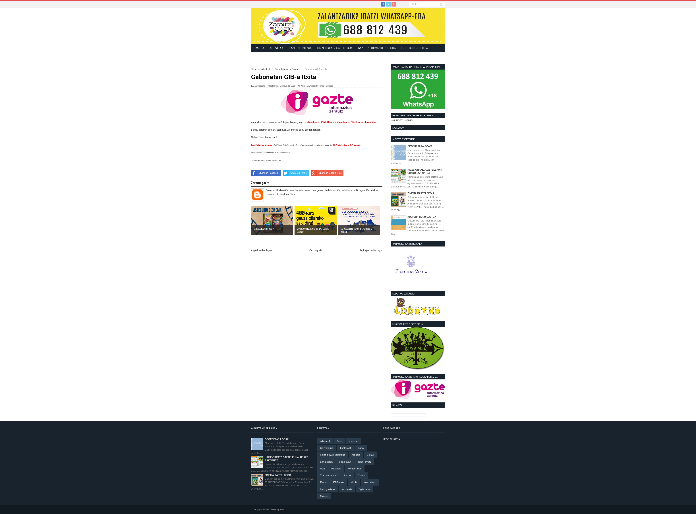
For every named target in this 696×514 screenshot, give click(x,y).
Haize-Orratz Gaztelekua (334, 48)
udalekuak (345, 461)
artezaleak (370, 482)
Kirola (354, 482)
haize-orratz (364, 461)
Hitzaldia (336, 468)
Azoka (361, 475)
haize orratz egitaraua (332, 454)
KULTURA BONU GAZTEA (421, 217)
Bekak (370, 454)
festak (347, 475)
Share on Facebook (269, 173)
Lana (361, 447)
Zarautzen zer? (329, 475)
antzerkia (347, 489)
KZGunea (338, 482)
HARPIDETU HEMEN (402, 120)
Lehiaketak (326, 461)
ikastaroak (345, 447)
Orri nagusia (315, 250)
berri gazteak (327, 489)
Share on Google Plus (330, 173)
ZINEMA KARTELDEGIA (420, 193)
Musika (324, 496)
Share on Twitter (298, 173)
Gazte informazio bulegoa (377, 48)
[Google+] (394, 4)
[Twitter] (388, 4)
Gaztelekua (326, 447)
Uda (322, 468)
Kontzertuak (354, 468)
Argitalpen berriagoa (261, 250)
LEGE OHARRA (391, 439)
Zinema (353, 441)
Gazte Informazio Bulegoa (321, 86)
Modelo (356, 454)
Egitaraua (364, 489)
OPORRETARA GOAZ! (419, 146)
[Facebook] (383, 4)
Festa (323, 482)
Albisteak (305, 86)
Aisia (339, 441)
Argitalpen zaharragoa (371, 250)
